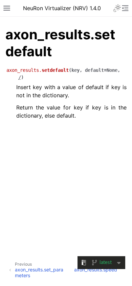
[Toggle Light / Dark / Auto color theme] (117, 8)
